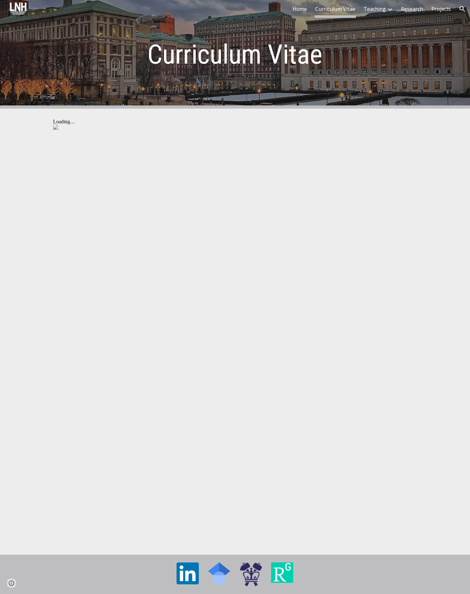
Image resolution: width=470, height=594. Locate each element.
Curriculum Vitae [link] (335, 8)
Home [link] (300, 8)
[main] (235, 54)
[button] (462, 9)
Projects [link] (441, 8)
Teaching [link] (375, 8)
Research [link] (412, 8)
